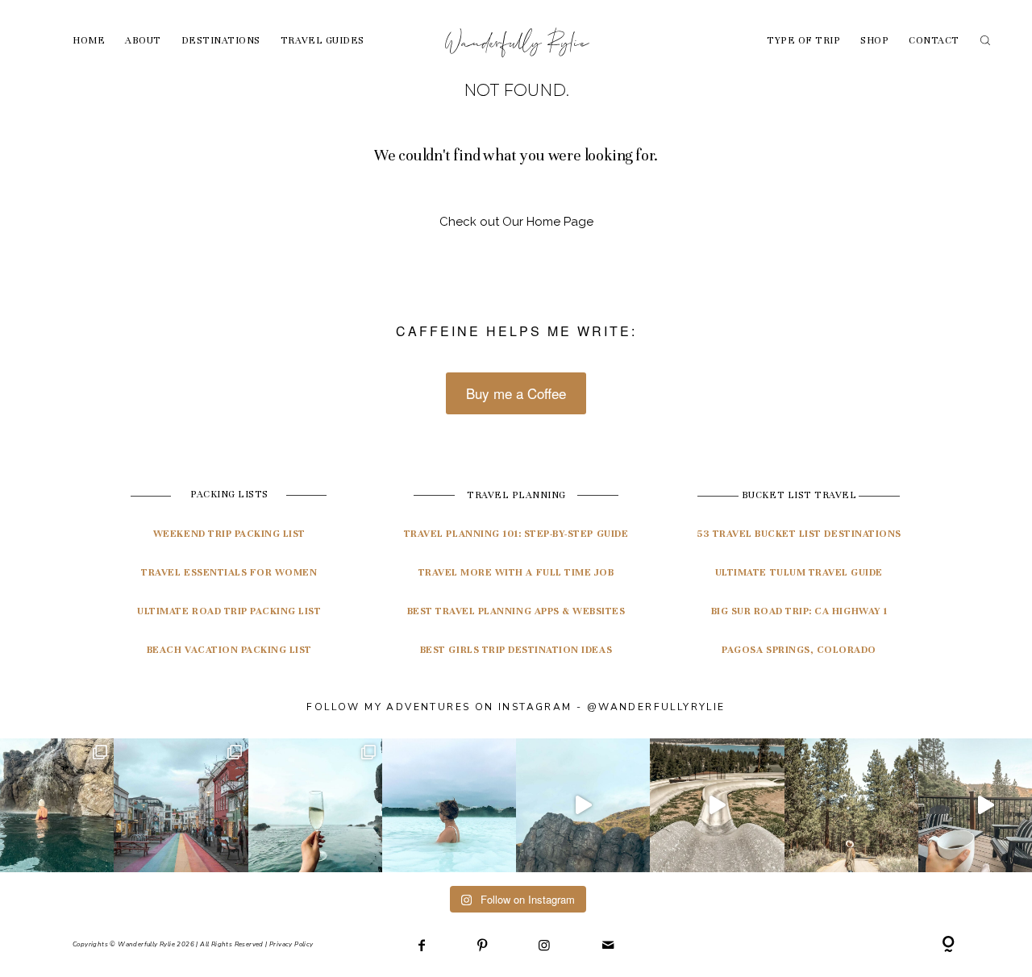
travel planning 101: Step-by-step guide (516, 533)
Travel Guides (322, 40)
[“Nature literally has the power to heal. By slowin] (851, 805)
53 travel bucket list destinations (799, 533)
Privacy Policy (291, 944)
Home (89, 40)
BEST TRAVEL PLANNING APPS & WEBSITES (516, 611)
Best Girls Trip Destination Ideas (516, 649)
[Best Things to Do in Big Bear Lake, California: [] (717, 805)
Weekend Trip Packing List (229, 533)
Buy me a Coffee (516, 393)
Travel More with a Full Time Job (516, 572)
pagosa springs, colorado (799, 649)
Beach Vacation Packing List (229, 649)
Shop (874, 40)
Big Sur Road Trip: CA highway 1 (799, 611)
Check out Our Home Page (516, 221)
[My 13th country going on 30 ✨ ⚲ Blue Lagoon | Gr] (449, 805)
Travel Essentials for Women (229, 572)
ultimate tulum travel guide (799, 572)
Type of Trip (803, 40)
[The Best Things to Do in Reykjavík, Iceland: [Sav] (315, 805)
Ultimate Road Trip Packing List (229, 611)
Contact (934, 40)
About (143, 40)
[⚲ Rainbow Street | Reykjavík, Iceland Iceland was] (181, 805)
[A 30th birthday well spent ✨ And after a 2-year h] (583, 805)
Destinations (220, 40)
